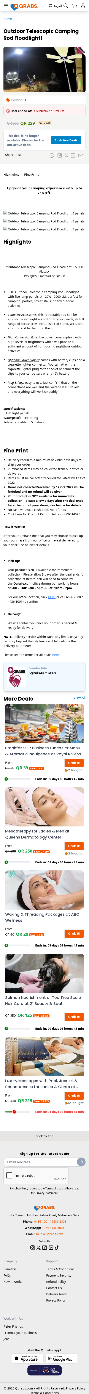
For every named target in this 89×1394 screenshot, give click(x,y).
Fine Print (31, 174)
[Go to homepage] (24, 5)
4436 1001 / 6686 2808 (50, 1221)
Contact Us (54, 1288)
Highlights (11, 174)
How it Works (12, 1282)
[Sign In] (83, 5)
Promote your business (20, 1333)
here (55, 655)
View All (80, 698)
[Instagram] (32, 1247)
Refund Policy (56, 1282)
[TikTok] (57, 1247)
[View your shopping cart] (74, 5)
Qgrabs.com (24, 1388)
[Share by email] (81, 155)
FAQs (7, 1275)
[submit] (81, 1162)
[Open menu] (6, 5)
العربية (58, 6)
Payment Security (58, 1275)
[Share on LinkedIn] (73, 155)
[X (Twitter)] (38, 1247)
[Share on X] (66, 155)
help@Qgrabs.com (49, 1234)
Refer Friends (13, 1326)
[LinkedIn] (51, 1247)
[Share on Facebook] (60, 155)
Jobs (6, 1339)
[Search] (65, 5)
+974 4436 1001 (53, 1228)
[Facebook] (44, 1247)
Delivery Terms (57, 1294)
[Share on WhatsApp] (52, 155)
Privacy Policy (55, 1300)
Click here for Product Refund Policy (34, 514)
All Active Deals (65, 140)
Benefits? (9, 1269)
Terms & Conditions (60, 1269)
